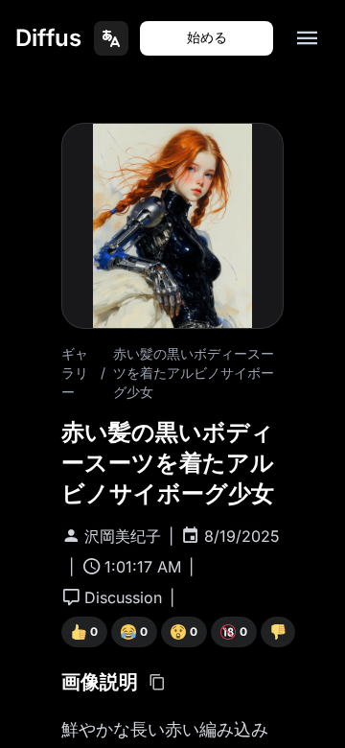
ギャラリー (74, 372)
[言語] (111, 38)
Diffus (48, 38)
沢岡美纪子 (122, 536)
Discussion (123, 597)
